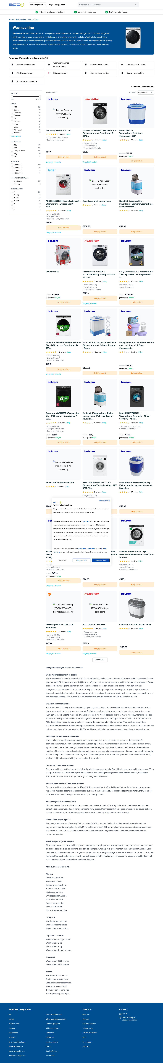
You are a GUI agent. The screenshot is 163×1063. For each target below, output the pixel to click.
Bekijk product (63, 157)
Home (11, 19)
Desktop (12, 1028)
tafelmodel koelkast (16, 1042)
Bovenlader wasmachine (57, 928)
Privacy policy (87, 1028)
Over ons (86, 1014)
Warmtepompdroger (54, 1014)
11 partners (85, 521)
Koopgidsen (60, 5)
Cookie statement (89, 1023)
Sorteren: (132, 92)
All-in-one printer (53, 1028)
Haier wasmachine (54, 899)
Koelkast (12, 1037)
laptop (11, 1019)
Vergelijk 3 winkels (90, 653)
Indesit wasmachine (55, 903)
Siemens (94, 827)
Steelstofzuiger (52, 1051)
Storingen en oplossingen (57, 993)
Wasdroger (13, 1033)
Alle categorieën (36, 5)
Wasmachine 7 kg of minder (58, 950)
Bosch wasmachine (54, 877)
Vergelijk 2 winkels (90, 303)
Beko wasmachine (54, 906)
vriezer (48, 1046)
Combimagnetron (53, 1023)
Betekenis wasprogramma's (58, 982)
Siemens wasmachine (55, 888)
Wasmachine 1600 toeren (57, 961)
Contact (85, 1019)
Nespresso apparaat (17, 1055)
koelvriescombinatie (17, 1051)
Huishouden (21, 19)
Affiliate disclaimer (89, 1033)
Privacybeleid (104, 500)
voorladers (49, 37)
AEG (79, 827)
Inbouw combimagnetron (56, 1019)
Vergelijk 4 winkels (53, 162)
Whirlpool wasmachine (56, 896)
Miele (84, 827)
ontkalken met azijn (102, 805)
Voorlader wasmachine (56, 921)
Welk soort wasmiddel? (56, 986)
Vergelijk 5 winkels (53, 374)
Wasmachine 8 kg (54, 946)
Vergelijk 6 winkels (53, 233)
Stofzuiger (50, 1033)
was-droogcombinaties (63, 37)
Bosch (74, 827)
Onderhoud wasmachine (57, 979)
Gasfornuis (50, 1055)
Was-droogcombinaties (56, 924)
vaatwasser (50, 1037)
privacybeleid (81, 548)
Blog (84, 1037)
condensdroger (52, 1042)
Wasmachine (33, 19)
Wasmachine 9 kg (54, 943)
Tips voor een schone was (57, 990)
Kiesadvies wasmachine (56, 975)
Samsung (66, 827)
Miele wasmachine (54, 892)
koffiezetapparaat (16, 1046)
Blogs (51, 5)
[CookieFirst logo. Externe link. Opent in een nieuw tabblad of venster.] (57, 502)
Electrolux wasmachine (56, 910)
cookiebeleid (91, 548)
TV (10, 1014)
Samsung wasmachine (56, 885)
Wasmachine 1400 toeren (57, 964)
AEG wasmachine (53, 881)
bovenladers (80, 37)
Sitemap (85, 1046)
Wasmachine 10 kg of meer (58, 939)
